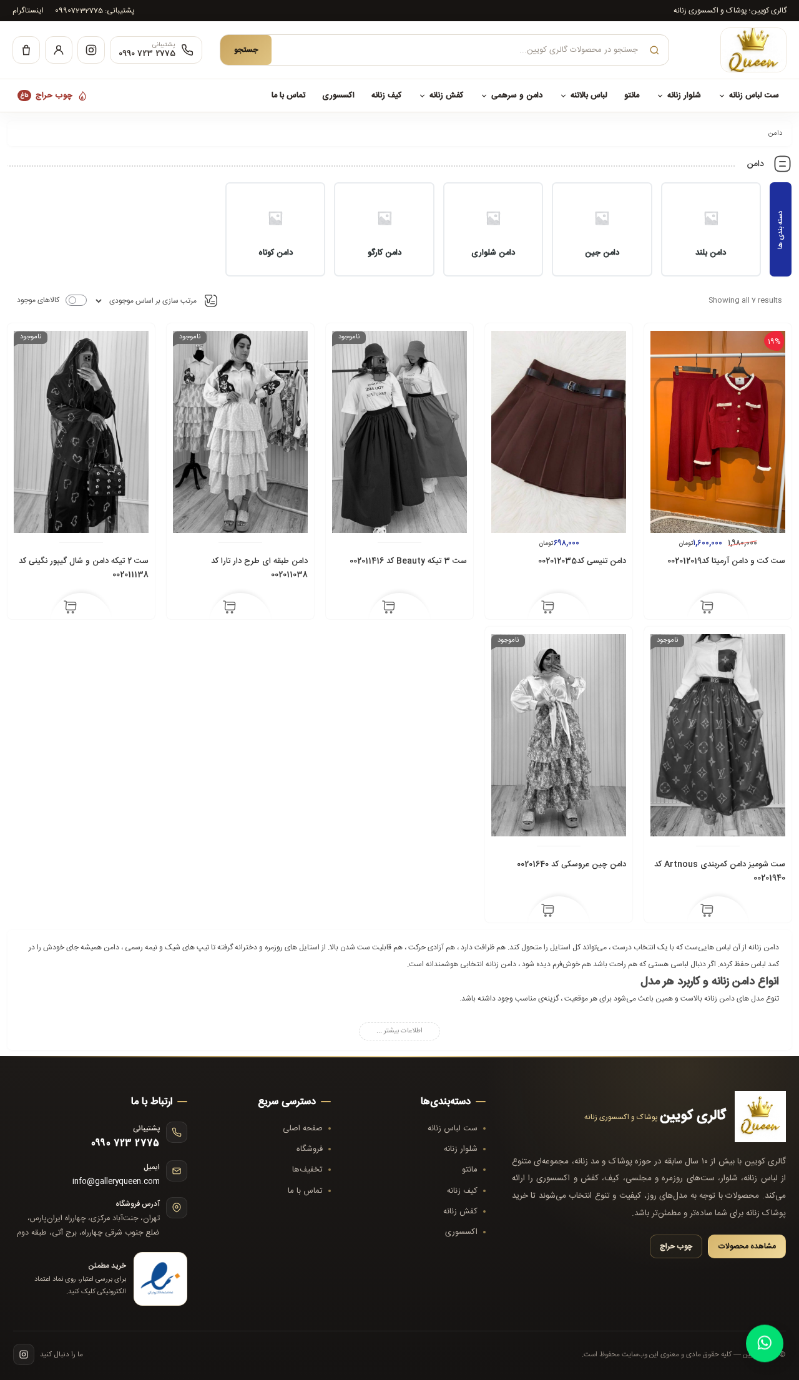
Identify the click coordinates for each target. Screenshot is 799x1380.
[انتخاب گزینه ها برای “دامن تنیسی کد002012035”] (547, 608)
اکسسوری (338, 95)
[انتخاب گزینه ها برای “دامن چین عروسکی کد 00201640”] (547, 912)
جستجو (246, 50)
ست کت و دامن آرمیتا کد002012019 (726, 561)
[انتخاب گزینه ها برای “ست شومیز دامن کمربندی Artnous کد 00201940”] (707, 912)
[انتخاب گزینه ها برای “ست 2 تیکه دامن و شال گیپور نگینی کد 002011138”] (70, 608)
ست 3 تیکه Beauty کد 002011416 (408, 561)
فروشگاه (310, 1149)
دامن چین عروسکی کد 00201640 (571, 864)
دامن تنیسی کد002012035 (582, 561)
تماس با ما (288, 95)
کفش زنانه (446, 95)
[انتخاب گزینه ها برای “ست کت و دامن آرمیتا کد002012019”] (707, 608)
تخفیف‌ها (307, 1170)
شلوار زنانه (684, 95)
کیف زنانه (386, 95)
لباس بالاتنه (589, 95)
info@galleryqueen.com (116, 1181)
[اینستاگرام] (91, 50)
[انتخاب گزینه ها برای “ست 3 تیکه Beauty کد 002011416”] (388, 608)
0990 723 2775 (125, 1143)
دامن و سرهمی (516, 95)
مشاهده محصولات (747, 1246)
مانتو (631, 95)
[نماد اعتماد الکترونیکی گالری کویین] (160, 1279)
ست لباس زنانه (754, 95)
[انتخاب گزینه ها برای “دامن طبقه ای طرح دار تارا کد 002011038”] (229, 608)
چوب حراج (46, 95)
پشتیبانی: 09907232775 (95, 10)
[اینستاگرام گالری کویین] (23, 1354)
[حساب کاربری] (58, 50)
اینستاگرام (28, 10)
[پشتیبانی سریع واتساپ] (765, 1343)
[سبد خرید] (26, 50)
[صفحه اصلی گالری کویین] (737, 49)
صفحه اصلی (303, 1128)
